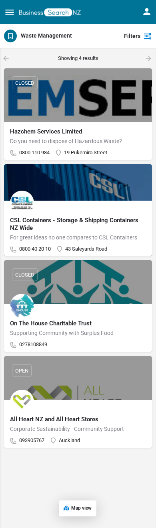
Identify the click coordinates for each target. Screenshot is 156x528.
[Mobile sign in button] (147, 11)
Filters (132, 36)
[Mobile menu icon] (9, 12)
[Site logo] (51, 12)
